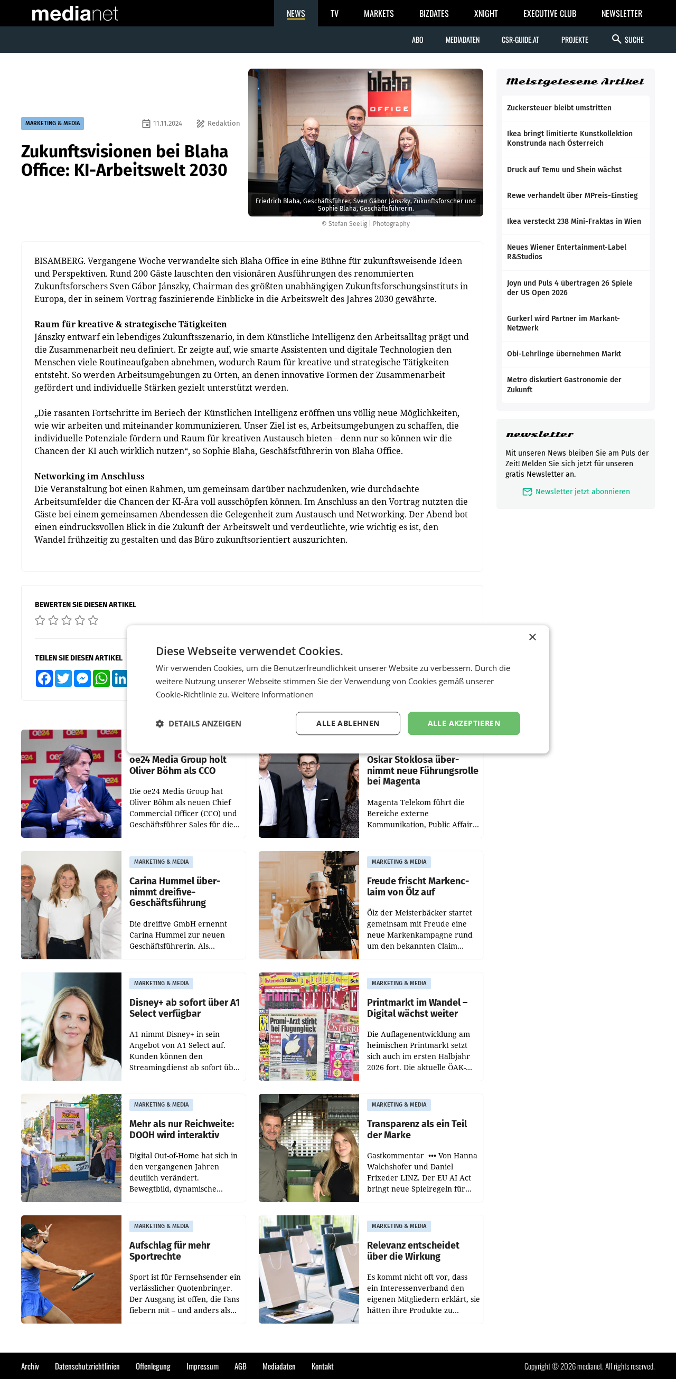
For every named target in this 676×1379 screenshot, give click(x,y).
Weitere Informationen (272, 694)
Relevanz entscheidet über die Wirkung (413, 1251)
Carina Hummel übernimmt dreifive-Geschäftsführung (174, 892)
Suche (627, 39)
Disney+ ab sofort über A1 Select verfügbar (184, 1008)
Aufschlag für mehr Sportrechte (169, 1251)
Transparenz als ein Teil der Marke (417, 1129)
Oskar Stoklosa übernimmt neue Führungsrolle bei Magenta (422, 770)
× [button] (532, 637)
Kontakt (323, 1366)
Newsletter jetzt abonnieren (576, 491)
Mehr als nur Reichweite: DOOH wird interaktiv (181, 1129)
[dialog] (338, 689)
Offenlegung (153, 1366)
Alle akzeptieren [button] (464, 723)
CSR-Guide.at (520, 39)
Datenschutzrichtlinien (87, 1366)
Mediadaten (463, 39)
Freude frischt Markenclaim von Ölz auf (418, 887)
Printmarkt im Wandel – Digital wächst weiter (417, 1008)
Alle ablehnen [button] (347, 723)
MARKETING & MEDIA (52, 123)
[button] (198, 723)
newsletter (539, 434)
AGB (240, 1366)
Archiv (30, 1366)
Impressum (202, 1366)
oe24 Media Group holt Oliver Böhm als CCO (178, 765)
